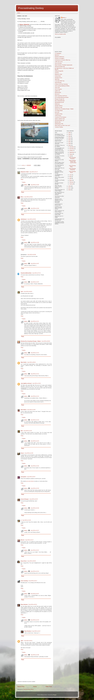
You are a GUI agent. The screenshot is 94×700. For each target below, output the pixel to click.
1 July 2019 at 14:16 (34, 440)
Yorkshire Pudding (59, 127)
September (72, 152)
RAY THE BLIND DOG (60, 100)
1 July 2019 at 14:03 (34, 184)
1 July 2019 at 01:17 (33, 171)
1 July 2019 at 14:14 (34, 396)
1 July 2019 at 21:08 (26, 520)
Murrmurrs (57, 94)
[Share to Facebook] (38, 165)
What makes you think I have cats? (62, 125)
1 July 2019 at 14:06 (34, 242)
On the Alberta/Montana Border (62, 97)
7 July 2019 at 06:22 (27, 640)
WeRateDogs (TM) (59, 123)
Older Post (49, 686)
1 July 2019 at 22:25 (34, 488)
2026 (69, 132)
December (71, 146)
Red (22, 430)
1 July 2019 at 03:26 (28, 196)
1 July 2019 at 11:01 (27, 430)
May (70, 176)
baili (22, 291)
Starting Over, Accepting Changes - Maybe (31, 341)
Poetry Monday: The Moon (72, 158)
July (70, 155)
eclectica (57, 72)
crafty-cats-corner (59, 61)
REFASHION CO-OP (59, 102)
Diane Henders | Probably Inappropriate (63, 64)
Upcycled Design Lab (59, 120)
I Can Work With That (59, 80)
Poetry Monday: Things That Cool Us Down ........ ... (72, 162)
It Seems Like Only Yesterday (61, 84)
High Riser (57, 79)
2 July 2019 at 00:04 (31, 561)
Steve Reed (23, 409)
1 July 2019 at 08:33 (27, 291)
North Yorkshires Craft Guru (61, 95)
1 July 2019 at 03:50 (31, 219)
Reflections (57, 104)
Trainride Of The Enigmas (60, 117)
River (22, 196)
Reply (22, 179)
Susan (22, 453)
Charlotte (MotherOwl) (26, 273)
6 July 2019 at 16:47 (36, 631)
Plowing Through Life (59, 99)
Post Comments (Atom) (28, 689)
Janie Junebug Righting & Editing (62, 85)
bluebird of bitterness (59, 56)
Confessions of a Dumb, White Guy (62, 60)
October (71, 150)
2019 (69, 145)
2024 (69, 136)
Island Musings (58, 82)
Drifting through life (59, 71)
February (71, 182)
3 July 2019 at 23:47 (34, 593)
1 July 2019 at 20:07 (30, 476)
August (71, 154)
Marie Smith (23, 362)
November (71, 148)
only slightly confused (26, 383)
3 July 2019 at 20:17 (32, 580)
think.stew (57, 112)
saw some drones (30, 481)
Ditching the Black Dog (60, 66)
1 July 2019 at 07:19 (36, 273)
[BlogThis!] (35, 165)
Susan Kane (23, 561)
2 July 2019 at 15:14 (34, 571)
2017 (69, 188)
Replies (23, 182)
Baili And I (57, 55)
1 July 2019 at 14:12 (34, 352)
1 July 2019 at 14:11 (34, 321)
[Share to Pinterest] (39, 165)
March (70, 180)
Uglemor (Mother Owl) (60, 118)
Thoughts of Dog (58, 113)
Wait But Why (58, 122)
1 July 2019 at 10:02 (36, 383)
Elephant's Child (24, 171)
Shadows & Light (58, 107)
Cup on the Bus (58, 63)
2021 (69, 141)
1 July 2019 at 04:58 (31, 254)
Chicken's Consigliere (59, 58)
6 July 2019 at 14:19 (34, 619)
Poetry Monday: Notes (72, 166)
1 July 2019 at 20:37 (33, 499)
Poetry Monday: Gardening (72, 169)
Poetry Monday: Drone (72, 172)
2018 (69, 186)
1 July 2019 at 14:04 (34, 208)
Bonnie (22, 539)
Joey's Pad (57, 87)
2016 (69, 189)
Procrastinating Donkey (31, 8)
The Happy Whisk (59, 110)
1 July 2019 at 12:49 (28, 453)
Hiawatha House (58, 77)
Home (18, 12)
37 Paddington (58, 53)
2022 (69, 139)
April (70, 178)
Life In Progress (58, 89)
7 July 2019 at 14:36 (34, 654)
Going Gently (58, 76)
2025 (69, 134)
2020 (69, 143)
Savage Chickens (58, 105)
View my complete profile (60, 34)
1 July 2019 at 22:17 (29, 539)
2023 (69, 138)
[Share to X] (37, 165)
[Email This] (34, 165)
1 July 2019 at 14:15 (34, 419)
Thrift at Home (58, 115)
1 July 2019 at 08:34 (31, 362)
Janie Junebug (24, 580)
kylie (22, 640)
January (71, 183)
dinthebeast (23, 219)
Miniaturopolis (58, 92)
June (70, 174)
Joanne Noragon (25, 499)
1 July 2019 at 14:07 (34, 263)
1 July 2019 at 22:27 (34, 530)
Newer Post (20, 686)
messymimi (23, 476)
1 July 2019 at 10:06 (30, 409)
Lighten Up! (57, 90)
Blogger (54, 694)
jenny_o (26, 184)
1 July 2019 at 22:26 (34, 508)
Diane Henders (24, 604)
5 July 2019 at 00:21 (32, 604)
